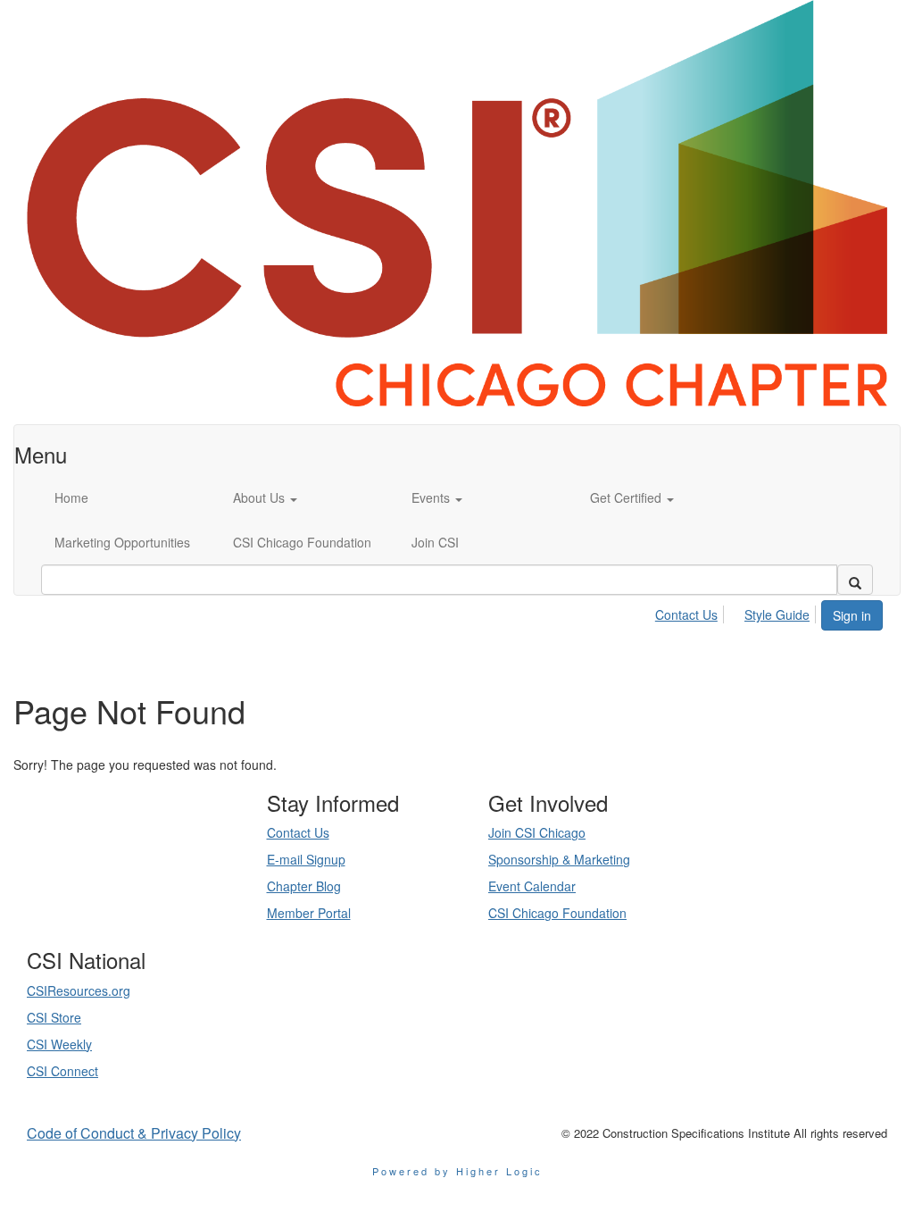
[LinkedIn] (111, 892)
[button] (309, 497)
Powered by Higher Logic (457, 1171)
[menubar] (737, 611)
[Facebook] (154, 892)
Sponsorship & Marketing (559, 859)
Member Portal (309, 913)
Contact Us (686, 614)
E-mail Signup (306, 859)
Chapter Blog (304, 886)
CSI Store (54, 1017)
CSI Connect (62, 1071)
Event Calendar (532, 886)
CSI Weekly (59, 1044)
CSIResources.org (78, 990)
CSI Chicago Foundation (557, 913)
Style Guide (777, 614)
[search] (855, 579)
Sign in (852, 615)
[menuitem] (691, 611)
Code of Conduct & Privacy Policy (134, 1133)
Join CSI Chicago (537, 832)
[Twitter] (133, 892)
